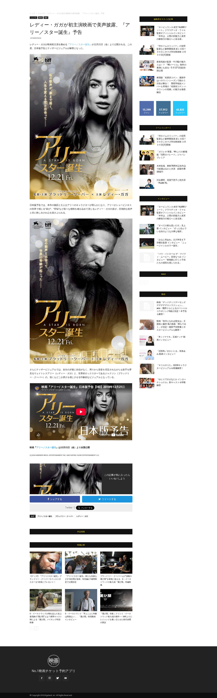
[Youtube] (65, 678)
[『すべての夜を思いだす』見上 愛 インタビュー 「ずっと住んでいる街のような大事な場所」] (147, 229)
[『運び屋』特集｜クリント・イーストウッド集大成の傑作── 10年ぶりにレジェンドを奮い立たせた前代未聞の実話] (116, 600)
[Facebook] (42, 678)
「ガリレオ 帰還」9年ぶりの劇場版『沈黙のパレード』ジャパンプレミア (172, 154)
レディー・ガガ (82, 516)
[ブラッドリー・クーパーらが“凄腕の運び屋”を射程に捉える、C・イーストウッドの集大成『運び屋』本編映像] (116, 563)
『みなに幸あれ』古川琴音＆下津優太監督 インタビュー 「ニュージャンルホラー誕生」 (171, 242)
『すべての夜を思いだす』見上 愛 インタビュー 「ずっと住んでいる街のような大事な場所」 (171, 228)
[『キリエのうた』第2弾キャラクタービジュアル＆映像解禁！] (147, 369)
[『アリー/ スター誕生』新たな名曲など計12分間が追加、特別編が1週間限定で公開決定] (81, 563)
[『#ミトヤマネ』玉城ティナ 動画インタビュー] (147, 340)
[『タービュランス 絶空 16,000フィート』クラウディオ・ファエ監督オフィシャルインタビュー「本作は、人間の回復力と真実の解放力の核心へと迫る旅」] (147, 31)
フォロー (163, 102)
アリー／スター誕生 (79, 44)
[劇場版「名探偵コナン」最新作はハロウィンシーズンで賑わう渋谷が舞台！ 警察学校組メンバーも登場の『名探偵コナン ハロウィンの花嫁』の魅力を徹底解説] (147, 81)
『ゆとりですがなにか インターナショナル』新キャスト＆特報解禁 (171, 382)
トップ (32, 13)
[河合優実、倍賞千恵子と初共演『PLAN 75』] (147, 184)
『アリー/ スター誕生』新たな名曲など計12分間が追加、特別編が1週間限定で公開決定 (81, 579)
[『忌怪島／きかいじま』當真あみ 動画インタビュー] (147, 355)
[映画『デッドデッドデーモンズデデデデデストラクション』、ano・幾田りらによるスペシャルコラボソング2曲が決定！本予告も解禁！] (147, 306)
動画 (40, 18)
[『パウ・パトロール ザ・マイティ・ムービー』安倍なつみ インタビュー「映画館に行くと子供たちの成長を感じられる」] (147, 257)
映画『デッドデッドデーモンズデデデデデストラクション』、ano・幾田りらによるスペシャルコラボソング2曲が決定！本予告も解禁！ (172, 308)
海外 (45, 18)
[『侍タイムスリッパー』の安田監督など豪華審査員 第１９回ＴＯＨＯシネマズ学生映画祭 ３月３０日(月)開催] (147, 49)
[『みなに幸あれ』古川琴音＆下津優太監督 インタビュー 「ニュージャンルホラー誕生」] (147, 243)
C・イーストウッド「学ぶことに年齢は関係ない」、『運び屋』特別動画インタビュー (81, 617)
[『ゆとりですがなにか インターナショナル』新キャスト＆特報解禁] (147, 383)
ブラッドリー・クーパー (64, 516)
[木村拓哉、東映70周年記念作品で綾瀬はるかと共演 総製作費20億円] (147, 169)
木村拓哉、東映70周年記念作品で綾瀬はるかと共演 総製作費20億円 (171, 169)
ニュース (41, 13)
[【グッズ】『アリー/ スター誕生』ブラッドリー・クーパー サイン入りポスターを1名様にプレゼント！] (46, 563)
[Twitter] (58, 678)
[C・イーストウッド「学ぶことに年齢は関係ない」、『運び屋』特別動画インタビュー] (81, 600)
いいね (146, 102)
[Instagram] (50, 678)
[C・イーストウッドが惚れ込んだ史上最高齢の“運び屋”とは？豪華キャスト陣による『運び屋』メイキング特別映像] (46, 600)
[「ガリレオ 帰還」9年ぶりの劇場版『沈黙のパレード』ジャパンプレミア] (147, 155)
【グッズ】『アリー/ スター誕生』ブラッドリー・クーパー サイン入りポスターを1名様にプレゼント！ (46, 579)
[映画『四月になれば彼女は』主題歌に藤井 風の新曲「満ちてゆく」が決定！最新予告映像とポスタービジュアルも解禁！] (147, 325)
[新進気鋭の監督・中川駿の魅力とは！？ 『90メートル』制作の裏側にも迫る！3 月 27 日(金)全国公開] (147, 65)
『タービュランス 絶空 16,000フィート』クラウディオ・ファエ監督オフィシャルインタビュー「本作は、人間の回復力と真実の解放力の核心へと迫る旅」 (172, 33)
